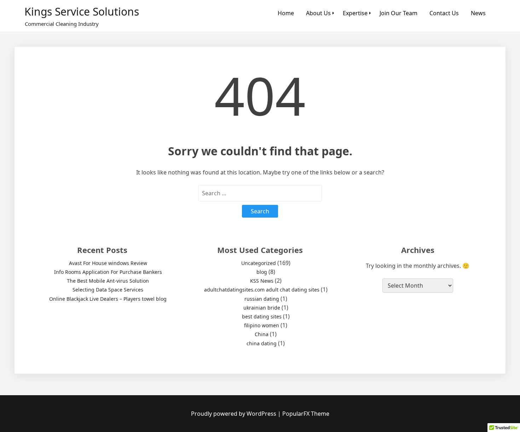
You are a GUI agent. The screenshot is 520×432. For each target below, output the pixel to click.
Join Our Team (398, 13)
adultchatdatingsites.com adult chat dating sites (261, 289)
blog (261, 272)
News (478, 13)
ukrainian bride (261, 307)
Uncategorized (258, 263)
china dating (262, 343)
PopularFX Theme (305, 413)
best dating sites (262, 316)
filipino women (261, 325)
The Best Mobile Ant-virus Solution (108, 280)
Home (286, 13)
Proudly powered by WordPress (234, 413)
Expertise (355, 13)
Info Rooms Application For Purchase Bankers (108, 272)
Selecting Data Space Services (108, 289)
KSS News (261, 280)
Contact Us (444, 13)
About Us (318, 13)
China (261, 334)
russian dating (261, 298)
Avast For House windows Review (108, 263)
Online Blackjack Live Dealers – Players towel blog (108, 298)
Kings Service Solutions (81, 11)
